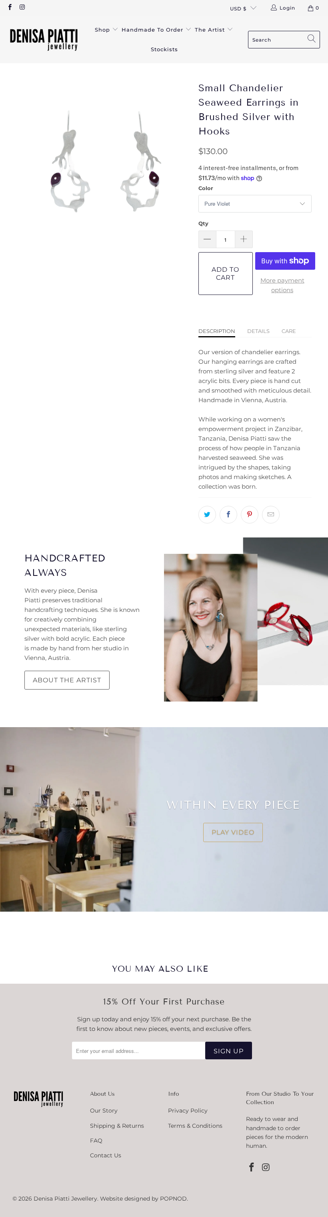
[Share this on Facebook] (228, 514)
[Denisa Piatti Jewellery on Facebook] (9, 8)
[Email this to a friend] (271, 514)
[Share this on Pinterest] (249, 514)
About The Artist (67, 680)
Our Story (104, 1110)
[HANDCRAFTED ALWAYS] (246, 619)
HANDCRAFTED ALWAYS (64, 565)
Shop (103, 29)
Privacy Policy (188, 1110)
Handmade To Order (153, 29)
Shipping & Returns (117, 1125)
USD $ (238, 9)
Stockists (164, 49)
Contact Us (105, 1155)
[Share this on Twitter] (207, 514)
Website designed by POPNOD (143, 1198)
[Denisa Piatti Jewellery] (44, 39)
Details (258, 331)
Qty (203, 223)
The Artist (211, 29)
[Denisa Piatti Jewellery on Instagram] (21, 8)
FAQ (96, 1140)
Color (205, 188)
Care (289, 331)
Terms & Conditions (195, 1125)
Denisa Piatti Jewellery (65, 1198)
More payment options (282, 285)
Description (216, 331)
